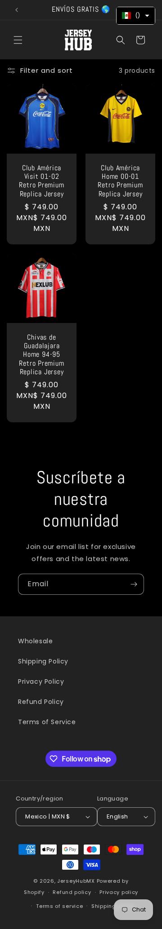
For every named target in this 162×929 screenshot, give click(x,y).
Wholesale (35, 641)
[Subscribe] (134, 584)
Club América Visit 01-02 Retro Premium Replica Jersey (41, 181)
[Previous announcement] (17, 10)
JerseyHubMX (76, 881)
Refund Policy (41, 701)
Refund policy (72, 892)
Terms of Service (47, 721)
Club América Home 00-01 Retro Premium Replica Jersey (120, 181)
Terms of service (59, 906)
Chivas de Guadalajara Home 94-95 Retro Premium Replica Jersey (41, 354)
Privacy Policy (41, 681)
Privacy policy (118, 892)
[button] (18, 40)
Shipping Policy (43, 661)
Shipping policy (113, 906)
